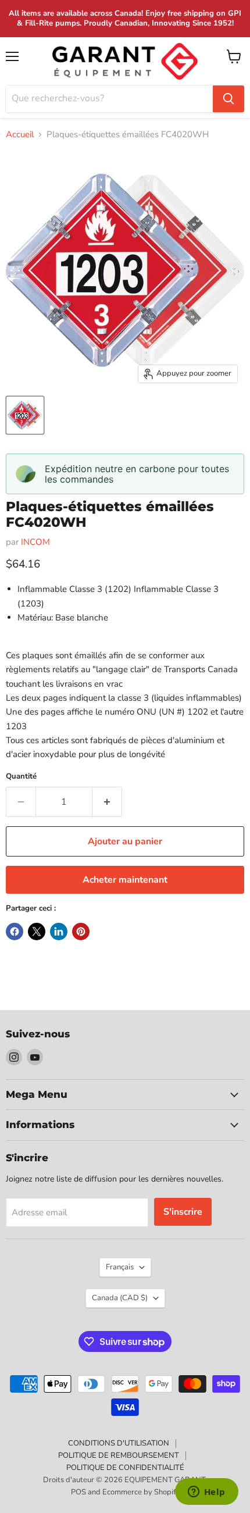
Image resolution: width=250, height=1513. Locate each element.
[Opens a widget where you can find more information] (206, 1492)
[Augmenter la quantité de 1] (107, 802)
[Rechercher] (228, 98)
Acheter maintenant (125, 879)
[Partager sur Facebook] (14, 931)
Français (120, 1267)
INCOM (35, 542)
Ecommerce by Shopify (141, 1492)
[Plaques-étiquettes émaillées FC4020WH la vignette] (25, 415)
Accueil (20, 135)
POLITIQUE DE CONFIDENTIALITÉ (125, 1467)
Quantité (21, 776)
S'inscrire (182, 1211)
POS (78, 1492)
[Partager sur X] (36, 931)
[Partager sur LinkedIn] (58, 931)
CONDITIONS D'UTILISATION (118, 1443)
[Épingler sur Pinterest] (81, 931)
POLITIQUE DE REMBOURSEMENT (118, 1455)
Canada (120, 1298)
